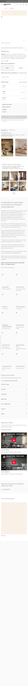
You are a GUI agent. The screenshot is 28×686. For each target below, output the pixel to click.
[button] (7, 147)
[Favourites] (20, 4)
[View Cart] (26, 4)
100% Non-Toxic (20, 287)
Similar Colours (12, 129)
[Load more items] (14, 193)
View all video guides (6, 429)
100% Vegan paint (20, 366)
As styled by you (4, 129)
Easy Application (20, 325)
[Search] (17, 4)
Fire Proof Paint (6, 345)
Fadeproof (4, 306)
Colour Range (5, 287)
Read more (3, 60)
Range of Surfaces (20, 306)
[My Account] (23, 4)
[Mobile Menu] (2, 4)
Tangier (12, 58)
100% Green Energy (6, 366)
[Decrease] (21, 86)
